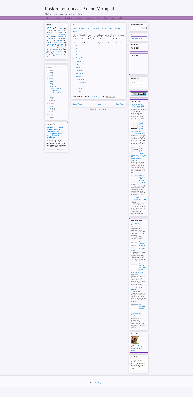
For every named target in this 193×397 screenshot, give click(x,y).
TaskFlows (55, 49)
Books (49, 18)
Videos (113, 18)
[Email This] (107, 97)
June (52, 86)
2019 (50, 98)
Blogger (100, 383)
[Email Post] (102, 96)
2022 (50, 78)
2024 (50, 73)
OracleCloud (50, 44)
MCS (51, 40)
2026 (50, 70)
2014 (50, 111)
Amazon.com (80, 46)
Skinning (61, 48)
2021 (50, 81)
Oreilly (78, 55)
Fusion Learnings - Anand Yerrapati (79, 8)
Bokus (78, 67)
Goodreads (79, 88)
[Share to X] (110, 97)
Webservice (59, 55)
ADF (48, 28)
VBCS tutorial (57, 51)
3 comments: (95, 96)
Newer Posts (77, 104)
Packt (78, 52)
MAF (64, 38)
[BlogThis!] (108, 97)
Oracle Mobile (69, 18)
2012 (50, 117)
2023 (50, 75)
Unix (47, 51)
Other (62, 46)
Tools (105, 18)
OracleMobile (51, 46)
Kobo (77, 64)
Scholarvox (79, 91)
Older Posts (119, 104)
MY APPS (60, 40)
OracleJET (60, 44)
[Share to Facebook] (112, 97)
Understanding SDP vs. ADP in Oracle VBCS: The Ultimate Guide (138, 106)
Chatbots (79, 18)
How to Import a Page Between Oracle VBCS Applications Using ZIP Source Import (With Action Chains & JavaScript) (55, 132)
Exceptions (89, 18)
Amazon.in (79, 49)
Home (99, 104)
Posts (135, 83)
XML (47, 56)
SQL (47, 49)
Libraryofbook (80, 79)
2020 (50, 84)
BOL (77, 85)
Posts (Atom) (103, 109)
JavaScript (61, 36)
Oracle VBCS (57, 42)
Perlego (78, 61)
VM (54, 53)
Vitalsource (79, 73)
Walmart (78, 76)
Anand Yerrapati (138, 346)
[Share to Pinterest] (114, 97)
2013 (50, 114)
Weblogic (49, 55)
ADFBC (60, 28)
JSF (58, 38)
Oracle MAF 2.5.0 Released (136, 288)
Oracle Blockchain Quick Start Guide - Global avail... (55, 91)
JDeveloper (50, 38)
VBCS (121, 18)
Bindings (60, 30)
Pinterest (79, 70)
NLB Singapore (81, 82)
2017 (50, 103)
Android (49, 31)
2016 (50, 106)
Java (98, 18)
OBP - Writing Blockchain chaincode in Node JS (138, 199)
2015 (50, 109)
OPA (47, 42)
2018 (50, 100)
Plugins (48, 47)
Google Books (80, 58)
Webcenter (61, 53)
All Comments (137, 86)
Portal (54, 48)
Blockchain (58, 18)
